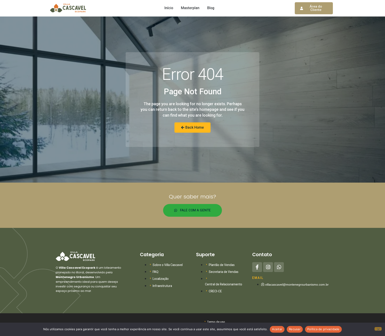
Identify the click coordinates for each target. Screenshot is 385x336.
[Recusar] (378, 329)
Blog (210, 8)
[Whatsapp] (279, 267)
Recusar (295, 329)
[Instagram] (268, 267)
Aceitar (277, 329)
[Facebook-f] (257, 267)
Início (168, 8)
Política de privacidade (323, 329)
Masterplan (190, 8)
